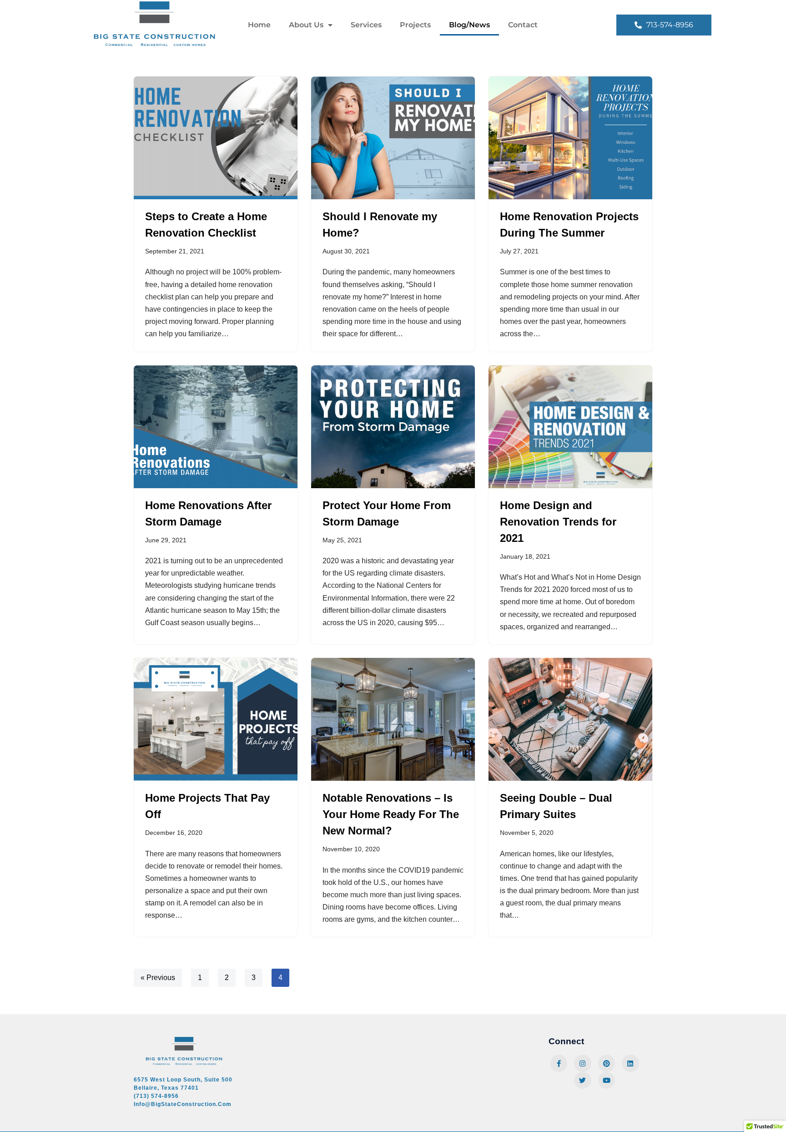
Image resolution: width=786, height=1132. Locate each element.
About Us (306, 24)
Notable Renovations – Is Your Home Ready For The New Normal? (390, 814)
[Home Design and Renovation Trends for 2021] (570, 426)
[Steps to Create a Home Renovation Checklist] (215, 137)
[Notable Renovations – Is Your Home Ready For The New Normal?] (393, 719)
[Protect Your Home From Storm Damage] (393, 426)
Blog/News (469, 24)
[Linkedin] (630, 1063)
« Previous (158, 977)
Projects (415, 24)
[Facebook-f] (559, 1063)
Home (259, 24)
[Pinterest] (606, 1063)
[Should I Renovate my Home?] (393, 137)
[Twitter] (582, 1080)
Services (366, 24)
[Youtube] (606, 1080)
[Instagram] (582, 1063)
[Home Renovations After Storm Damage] (215, 426)
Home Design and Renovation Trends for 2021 (558, 521)
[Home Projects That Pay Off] (215, 719)
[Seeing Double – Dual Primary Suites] (570, 719)
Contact (523, 24)
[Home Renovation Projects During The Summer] (570, 137)
